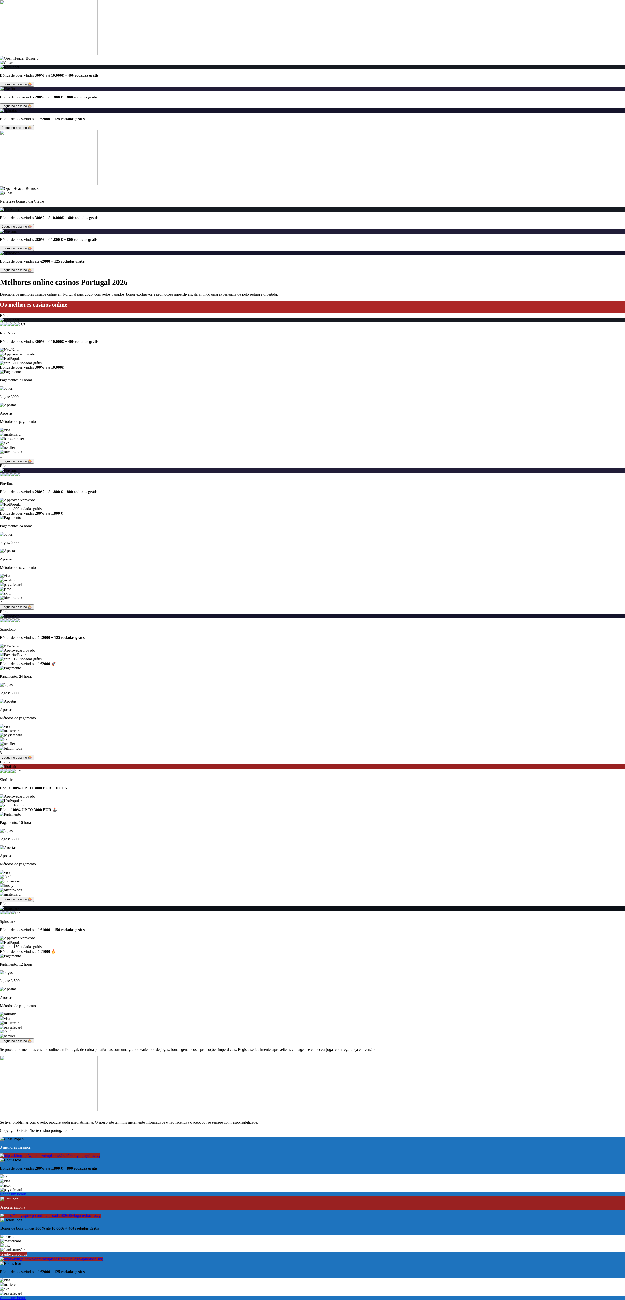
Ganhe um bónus (13, 1194)
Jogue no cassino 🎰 (17, 84)
